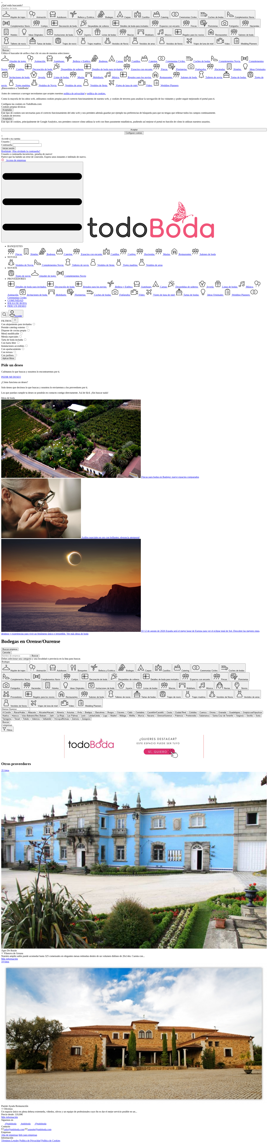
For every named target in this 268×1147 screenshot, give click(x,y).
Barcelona (99, 712)
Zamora (75, 719)
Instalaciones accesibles (13, 346)
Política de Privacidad (30, 1140)
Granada (222, 712)
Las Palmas (72, 716)
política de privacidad (74, 93)
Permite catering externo (13, 327)
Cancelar (6, 652)
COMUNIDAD (15, 300)
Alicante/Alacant (46, 712)
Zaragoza (86, 719)
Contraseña (6, 145)
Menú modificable (10, 333)
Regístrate (6, 151)
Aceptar (134, 130)
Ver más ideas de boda (77, 633)
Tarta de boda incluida (12, 339)
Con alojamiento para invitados (16, 324)
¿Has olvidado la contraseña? (26, 151)
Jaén (51, 716)
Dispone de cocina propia (14, 330)
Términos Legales (10, 1140)
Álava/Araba (19, 712)
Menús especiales (10, 336)
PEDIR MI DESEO (11, 377)
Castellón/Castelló (155, 712)
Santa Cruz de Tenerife (222, 716)
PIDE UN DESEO (16, 306)
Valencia (36, 719)
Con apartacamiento (11, 349)
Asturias (70, 712)
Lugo (105, 716)
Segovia (239, 716)
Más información (9, 959)
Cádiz (130, 712)
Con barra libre (9, 343)
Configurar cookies (134, 133)
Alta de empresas (9, 1135)
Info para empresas (28, 1135)
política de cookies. (96, 93)
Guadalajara (234, 712)
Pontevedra (191, 716)
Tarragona (6, 719)
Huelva (5, 716)
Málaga (123, 716)
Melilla (132, 716)
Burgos (110, 712)
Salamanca (204, 716)
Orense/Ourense (164, 716)
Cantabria (140, 712)
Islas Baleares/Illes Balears (34, 716)
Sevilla (250, 716)
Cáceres (120, 712)
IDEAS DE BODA (17, 303)
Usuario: (5, 141)
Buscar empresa (9, 649)
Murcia (141, 716)
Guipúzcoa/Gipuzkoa (252, 712)
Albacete (32, 712)
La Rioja (60, 716)
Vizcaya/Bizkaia (61, 719)
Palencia (179, 716)
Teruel (17, 719)
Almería (60, 712)
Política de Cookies (50, 1140)
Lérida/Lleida (94, 716)
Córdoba (193, 712)
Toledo (26, 719)
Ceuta (169, 712)
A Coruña (6, 712)
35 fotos (5, 770)
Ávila (79, 712)
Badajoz (88, 712)
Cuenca (203, 712)
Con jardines (7, 355)
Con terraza (7, 352)
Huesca (15, 716)
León (83, 716)
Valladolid (47, 719)
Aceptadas (7, 110)
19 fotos (5, 961)
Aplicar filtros (8, 358)
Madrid (113, 716)
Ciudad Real (180, 712)
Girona (212, 712)
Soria (258, 716)
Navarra (150, 716)
